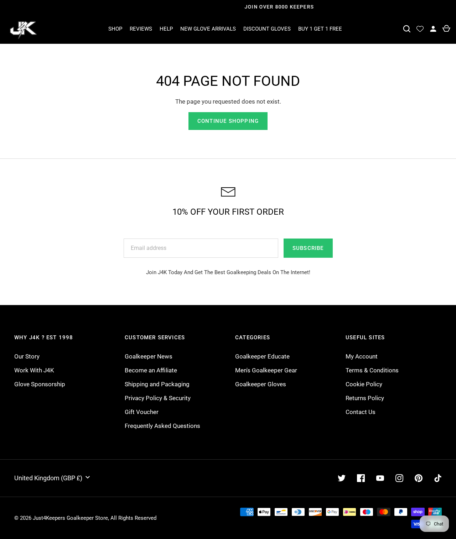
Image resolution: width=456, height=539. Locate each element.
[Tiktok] (438, 478)
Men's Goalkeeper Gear (266, 370)
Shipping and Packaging (157, 384)
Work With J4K (34, 370)
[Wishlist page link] (419, 29)
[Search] (406, 29)
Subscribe (308, 248)
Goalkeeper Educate (262, 356)
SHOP (115, 29)
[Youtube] (380, 478)
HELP (166, 29)
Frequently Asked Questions (162, 425)
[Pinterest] (418, 478)
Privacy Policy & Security (158, 398)
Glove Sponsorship (39, 384)
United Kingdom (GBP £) (48, 478)
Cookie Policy (364, 384)
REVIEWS (141, 29)
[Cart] (446, 29)
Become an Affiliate (151, 370)
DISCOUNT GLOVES (267, 29)
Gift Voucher (142, 411)
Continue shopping (228, 121)
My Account (362, 356)
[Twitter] (341, 478)
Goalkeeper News (148, 356)
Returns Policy (365, 398)
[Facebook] (361, 478)
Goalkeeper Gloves (260, 384)
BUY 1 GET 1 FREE (320, 29)
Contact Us (360, 411)
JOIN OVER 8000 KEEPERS (228, 7)
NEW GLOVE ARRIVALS (208, 29)
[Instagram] (399, 478)
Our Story (27, 356)
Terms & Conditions (372, 370)
